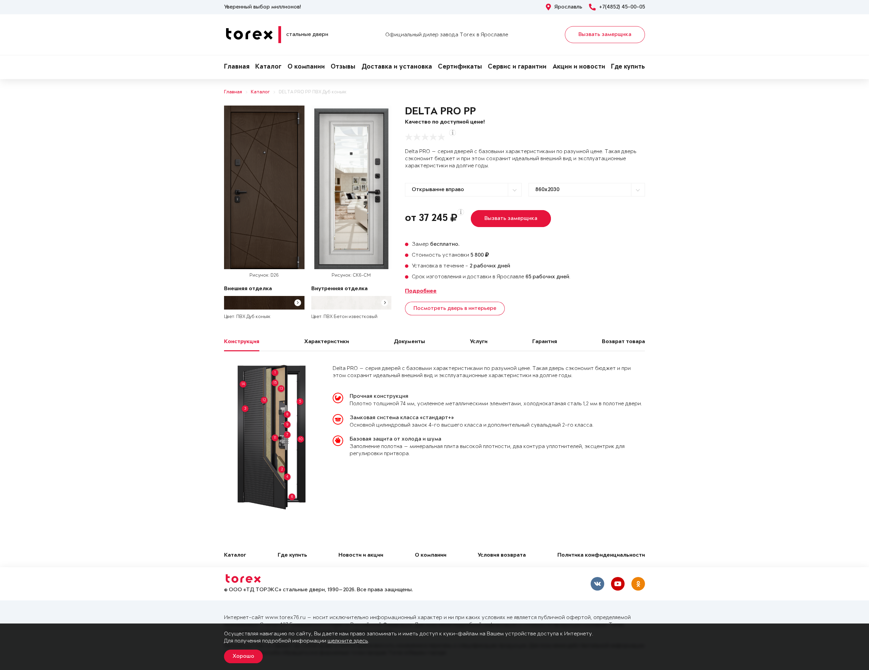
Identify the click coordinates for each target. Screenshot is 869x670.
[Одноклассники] (638, 584)
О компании (306, 67)
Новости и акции (360, 555)
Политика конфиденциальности (601, 555)
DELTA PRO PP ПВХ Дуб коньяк (313, 92)
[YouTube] (618, 584)
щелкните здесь (348, 641)
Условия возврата (502, 555)
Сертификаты (460, 67)
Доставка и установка (397, 67)
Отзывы (343, 67)
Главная (236, 67)
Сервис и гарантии (517, 67)
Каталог (268, 67)
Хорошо (243, 656)
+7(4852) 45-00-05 (622, 7)
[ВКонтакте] (597, 584)
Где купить (628, 67)
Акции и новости (579, 67)
